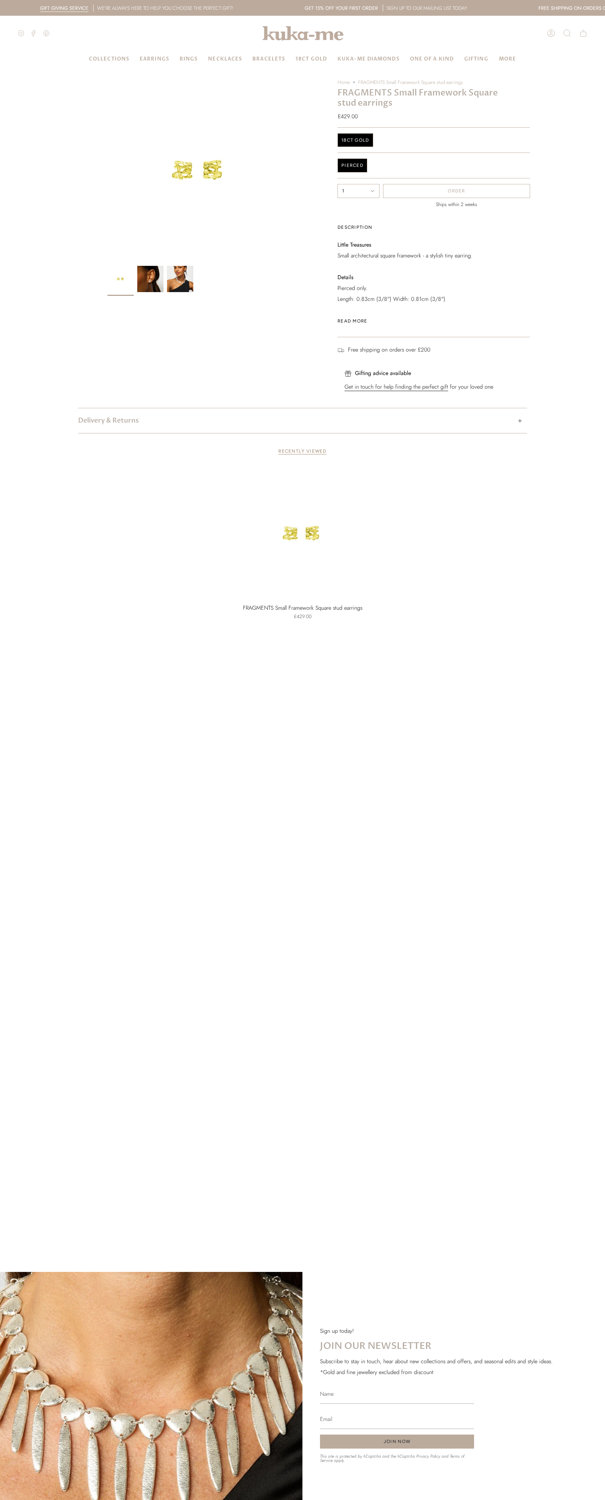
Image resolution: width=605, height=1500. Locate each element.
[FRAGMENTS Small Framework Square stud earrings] (303, 534)
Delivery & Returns (108, 420)
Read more (353, 321)
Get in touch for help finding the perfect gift (396, 387)
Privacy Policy (428, 1456)
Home (344, 82)
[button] (567, 33)
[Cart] (583, 33)
